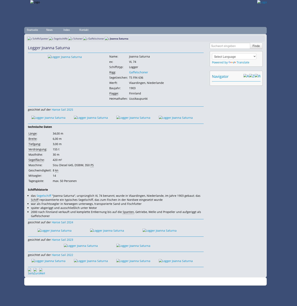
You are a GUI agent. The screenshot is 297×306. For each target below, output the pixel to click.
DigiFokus (193, 281)
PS (92, 165)
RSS (204, 281)
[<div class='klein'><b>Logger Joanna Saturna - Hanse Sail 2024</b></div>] (55, 230)
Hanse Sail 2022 (62, 255)
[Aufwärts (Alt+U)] (246, 76)
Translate (243, 62)
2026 (77, 281)
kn (56, 170)
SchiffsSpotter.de (90, 281)
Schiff (35, 200)
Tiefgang (34, 144)
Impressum (108, 281)
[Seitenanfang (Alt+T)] (31, 271)
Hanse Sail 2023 (62, 240)
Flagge (113, 93)
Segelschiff (44, 196)
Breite (32, 139)
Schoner (78, 38)
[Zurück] (36, 271)
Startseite (32, 29)
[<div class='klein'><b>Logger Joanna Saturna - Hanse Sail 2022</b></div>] (48, 261)
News (49, 29)
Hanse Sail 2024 (62, 222)
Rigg (112, 72)
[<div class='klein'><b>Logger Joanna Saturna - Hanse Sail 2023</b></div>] (81, 245)
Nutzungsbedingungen (147, 281)
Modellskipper (178, 281)
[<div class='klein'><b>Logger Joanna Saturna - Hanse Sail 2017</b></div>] (65, 57)
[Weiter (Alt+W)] (257, 76)
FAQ (164, 281)
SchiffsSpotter (40, 38)
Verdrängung (37, 149)
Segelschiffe (61, 38)
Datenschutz (125, 281)
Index (66, 29)
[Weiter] (42, 271)
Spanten (128, 212)
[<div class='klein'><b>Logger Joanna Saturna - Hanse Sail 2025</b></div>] (48, 117)
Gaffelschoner (96, 38)
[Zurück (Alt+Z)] (252, 76)
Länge (32, 133)
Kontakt (83, 29)
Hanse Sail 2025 (62, 109)
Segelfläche (36, 160)
